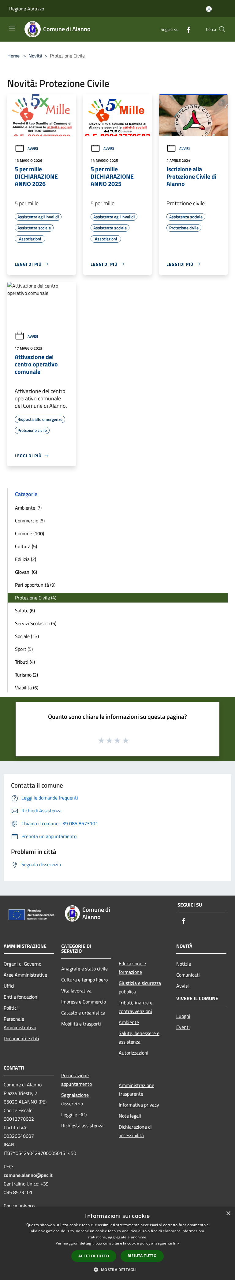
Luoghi (183, 1016)
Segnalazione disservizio (75, 1099)
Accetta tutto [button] (93, 1256)
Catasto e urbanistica (83, 1012)
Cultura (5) (26, 546)
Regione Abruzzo (26, 8)
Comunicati (188, 974)
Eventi (183, 1027)
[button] (117, 1270)
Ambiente (129, 1022)
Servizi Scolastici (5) (35, 623)
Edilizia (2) (25, 559)
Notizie (183, 963)
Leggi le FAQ (74, 1114)
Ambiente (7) (28, 507)
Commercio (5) (30, 520)
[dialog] (117, 1243)
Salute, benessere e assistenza (139, 1037)
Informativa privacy (139, 1104)
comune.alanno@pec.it (28, 1175)
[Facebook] (186, 29)
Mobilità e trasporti (81, 1023)
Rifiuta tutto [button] (142, 1255)
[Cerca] (222, 29)
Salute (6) (25, 610)
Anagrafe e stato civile (84, 968)
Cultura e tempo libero (84, 979)
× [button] (228, 1213)
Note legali (130, 1115)
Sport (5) (24, 649)
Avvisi (33, 148)
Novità (35, 55)
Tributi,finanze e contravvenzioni (135, 1007)
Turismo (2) (26, 674)
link (176, 1243)
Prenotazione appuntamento (76, 1080)
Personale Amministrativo (20, 1023)
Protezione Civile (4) (35, 597)
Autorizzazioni (133, 1052)
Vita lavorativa (76, 990)
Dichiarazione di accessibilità (135, 1131)
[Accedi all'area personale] (208, 9)
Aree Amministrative (25, 974)
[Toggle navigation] (12, 28)
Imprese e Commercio (83, 1001)
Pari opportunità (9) (35, 584)
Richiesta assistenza (82, 1125)
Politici (11, 1007)
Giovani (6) (26, 572)
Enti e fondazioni (21, 996)
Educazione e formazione (132, 968)
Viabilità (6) (26, 687)
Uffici (9, 985)
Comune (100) (29, 533)
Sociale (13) (27, 636)
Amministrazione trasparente (136, 1089)
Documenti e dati (21, 1038)
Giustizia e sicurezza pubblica (140, 987)
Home (13, 55)
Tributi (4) (25, 662)
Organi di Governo (22, 963)
